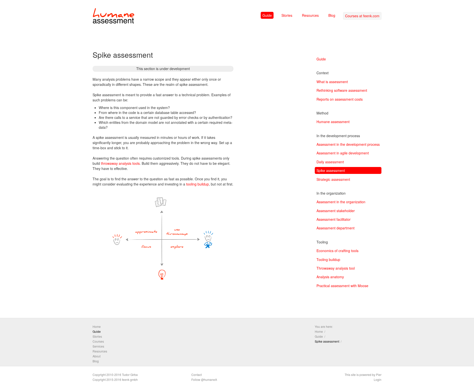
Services (98, 346)
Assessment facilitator (333, 219)
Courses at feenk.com (362, 15)
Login (377, 379)
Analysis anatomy (330, 276)
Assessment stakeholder (335, 210)
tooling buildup (197, 184)
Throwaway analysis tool (335, 268)
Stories (286, 15)
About (96, 356)
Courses (98, 341)
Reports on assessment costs (339, 99)
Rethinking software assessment (341, 90)
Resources (310, 15)
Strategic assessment (333, 179)
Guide (267, 15)
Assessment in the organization (340, 201)
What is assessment (332, 81)
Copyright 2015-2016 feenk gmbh (115, 379)
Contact (196, 374)
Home (97, 326)
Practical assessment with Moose (342, 285)
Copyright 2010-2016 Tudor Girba (115, 374)
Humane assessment (333, 121)
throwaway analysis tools (120, 163)
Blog (331, 15)
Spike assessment (330, 170)
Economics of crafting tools (337, 250)
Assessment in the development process (348, 144)
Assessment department (335, 227)
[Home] (114, 16)
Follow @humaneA (204, 379)
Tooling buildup (328, 259)
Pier (378, 374)
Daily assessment (330, 161)
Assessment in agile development (342, 152)
